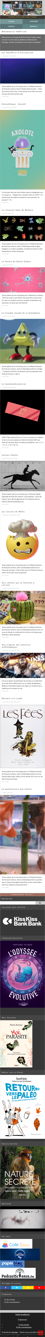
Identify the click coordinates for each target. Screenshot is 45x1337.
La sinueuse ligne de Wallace (17, 210)
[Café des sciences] (22, 1244)
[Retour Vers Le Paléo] (22, 1107)
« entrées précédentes (17, 894)
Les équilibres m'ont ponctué (17, 53)
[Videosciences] (22, 1273)
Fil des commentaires (12, 1302)
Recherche (7, 899)
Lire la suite (5, 96)
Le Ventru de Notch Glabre (16, 261)
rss (28, 1287)
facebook (5, 1287)
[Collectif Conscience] (22, 1254)
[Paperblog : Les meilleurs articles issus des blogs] (22, 1264)
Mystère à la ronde (12, 698)
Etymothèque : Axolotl (14, 104)
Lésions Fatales (10, 455)
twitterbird (16, 1287)
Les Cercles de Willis (13, 512)
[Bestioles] (22, 1218)
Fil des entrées (9, 1300)
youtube (39, 1287)
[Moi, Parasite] (22, 1043)
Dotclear (15, 1332)
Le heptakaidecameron (14, 384)
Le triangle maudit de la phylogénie (21, 313)
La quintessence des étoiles (17, 789)
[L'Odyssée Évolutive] (22, 974)
